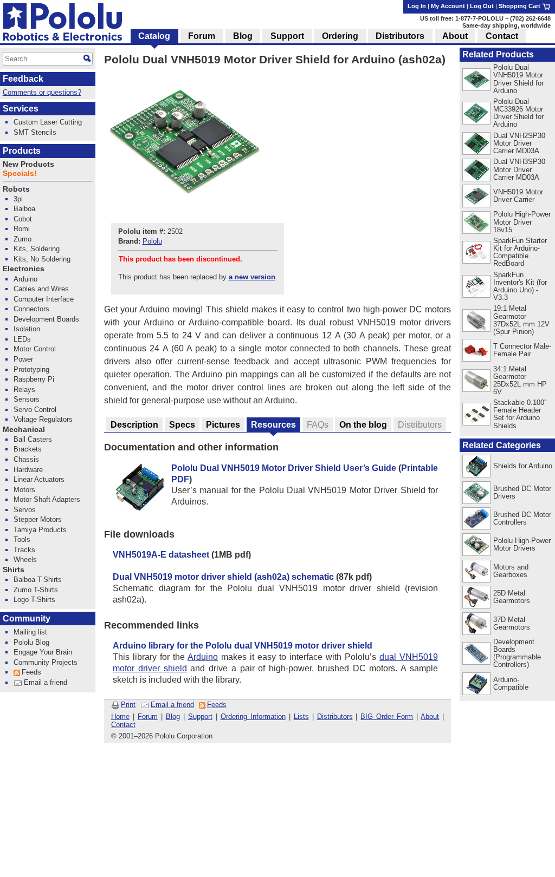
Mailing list (30, 632)
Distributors (335, 716)
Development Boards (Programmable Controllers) (517, 653)
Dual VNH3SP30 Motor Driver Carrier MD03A (519, 169)
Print (128, 705)
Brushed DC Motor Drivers (522, 492)
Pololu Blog (31, 642)
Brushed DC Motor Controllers (522, 518)
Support (200, 716)
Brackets (28, 449)
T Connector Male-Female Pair (522, 350)
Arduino (203, 657)
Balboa (24, 209)
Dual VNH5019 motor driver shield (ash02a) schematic (223, 576)
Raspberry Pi (34, 379)
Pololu (152, 241)
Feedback (23, 78)
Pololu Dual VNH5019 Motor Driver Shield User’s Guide (283, 468)
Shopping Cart (520, 6)
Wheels (25, 559)
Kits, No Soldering (42, 259)
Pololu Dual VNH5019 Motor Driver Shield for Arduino (518, 78)
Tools (22, 539)
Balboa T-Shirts (38, 579)
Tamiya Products (40, 530)
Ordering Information (253, 716)
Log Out (482, 6)
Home (120, 716)
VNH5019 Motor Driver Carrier (518, 196)
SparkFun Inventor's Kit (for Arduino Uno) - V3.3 (520, 286)
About (430, 716)
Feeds (217, 705)
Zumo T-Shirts (36, 590)
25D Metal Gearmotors (511, 597)
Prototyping (31, 369)
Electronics (23, 269)
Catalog (154, 36)
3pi (18, 199)
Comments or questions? (42, 92)
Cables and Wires (41, 289)
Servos (25, 510)
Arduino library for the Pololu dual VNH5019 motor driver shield (242, 645)
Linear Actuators (39, 479)
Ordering (340, 36)
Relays (24, 389)
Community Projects (46, 662)
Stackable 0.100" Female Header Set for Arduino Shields (520, 413)
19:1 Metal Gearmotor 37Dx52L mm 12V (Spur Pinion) (521, 319)
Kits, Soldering (37, 249)
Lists (301, 716)
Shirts (13, 570)
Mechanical (24, 430)
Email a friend (172, 705)
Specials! (20, 173)
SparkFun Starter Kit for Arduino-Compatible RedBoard (520, 252)
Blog (173, 716)
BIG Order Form (386, 716)
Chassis (26, 459)
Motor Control (35, 349)
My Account (448, 6)
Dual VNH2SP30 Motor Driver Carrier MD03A (519, 143)
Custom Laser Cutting (48, 122)
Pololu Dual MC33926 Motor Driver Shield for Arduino (518, 112)
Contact (123, 725)
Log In (417, 6)
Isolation (27, 329)
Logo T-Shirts (34, 599)
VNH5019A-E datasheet (161, 554)
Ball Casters (33, 439)
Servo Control (35, 409)
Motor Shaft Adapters (47, 499)
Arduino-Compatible (510, 683)
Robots (16, 189)
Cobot (23, 219)
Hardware (28, 470)
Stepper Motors (38, 519)
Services (20, 108)
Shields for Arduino (522, 466)
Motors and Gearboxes (510, 571)
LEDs (22, 339)
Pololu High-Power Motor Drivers (522, 544)
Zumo (22, 239)
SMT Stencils (35, 132)
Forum (148, 716)
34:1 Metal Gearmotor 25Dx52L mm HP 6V (520, 380)
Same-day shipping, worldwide (506, 25)
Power (23, 359)
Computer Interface (44, 299)
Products (22, 150)
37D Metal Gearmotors (511, 623)
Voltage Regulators (43, 419)
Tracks (24, 550)
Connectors (31, 309)
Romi (22, 229)
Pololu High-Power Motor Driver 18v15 (522, 221)
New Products (28, 164)
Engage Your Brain (43, 652)
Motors (24, 490)
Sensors (27, 399)
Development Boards (46, 319)
